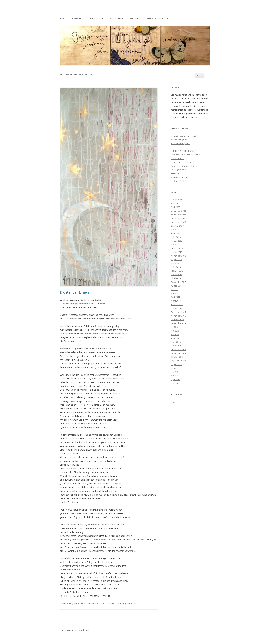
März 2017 (176, 300)
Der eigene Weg (178, 169)
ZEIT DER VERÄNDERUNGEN (183, 151)
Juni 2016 (175, 330)
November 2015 (178, 353)
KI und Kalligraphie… (180, 143)
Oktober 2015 (177, 357)
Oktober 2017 (177, 278)
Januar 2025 (176, 199)
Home (62, 18)
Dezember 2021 (178, 218)
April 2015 (175, 379)
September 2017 (178, 282)
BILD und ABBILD (178, 180)
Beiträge (76, 18)
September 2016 (178, 323)
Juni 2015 (175, 372)
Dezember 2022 (178, 210)
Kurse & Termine (95, 18)
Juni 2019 (175, 244)
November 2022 (178, 214)
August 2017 (176, 285)
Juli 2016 (174, 327)
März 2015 (176, 383)
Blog (124, 603)
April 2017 (175, 297)
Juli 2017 (174, 289)
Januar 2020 (176, 240)
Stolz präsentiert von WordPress (74, 630)
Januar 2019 (176, 252)
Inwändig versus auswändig (184, 136)
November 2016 (178, 315)
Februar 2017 (177, 304)
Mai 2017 (175, 293)
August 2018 (176, 259)
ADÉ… (173, 147)
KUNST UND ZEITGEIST (181, 162)
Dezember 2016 (178, 312)
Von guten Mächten (180, 177)
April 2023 (175, 207)
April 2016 (175, 338)
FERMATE (175, 173)
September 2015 (178, 360)
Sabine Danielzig (107, 603)
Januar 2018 (176, 274)
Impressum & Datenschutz (159, 18)
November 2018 (178, 255)
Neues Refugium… (179, 139)
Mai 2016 (175, 334)
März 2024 (176, 203)
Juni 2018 (175, 263)
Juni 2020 (175, 229)
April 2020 (175, 233)
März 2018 (176, 267)
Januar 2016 (176, 345)
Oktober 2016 (177, 319)
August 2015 (176, 364)
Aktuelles (134, 18)
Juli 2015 (174, 368)
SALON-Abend (116, 18)
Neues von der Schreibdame (184, 166)
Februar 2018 (177, 270)
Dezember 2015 (178, 349)
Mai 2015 (175, 375)
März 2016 (176, 342)
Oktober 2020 (177, 225)
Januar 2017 (176, 308)
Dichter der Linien (74, 292)
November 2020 (178, 222)
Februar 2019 (177, 248)
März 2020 (176, 237)
